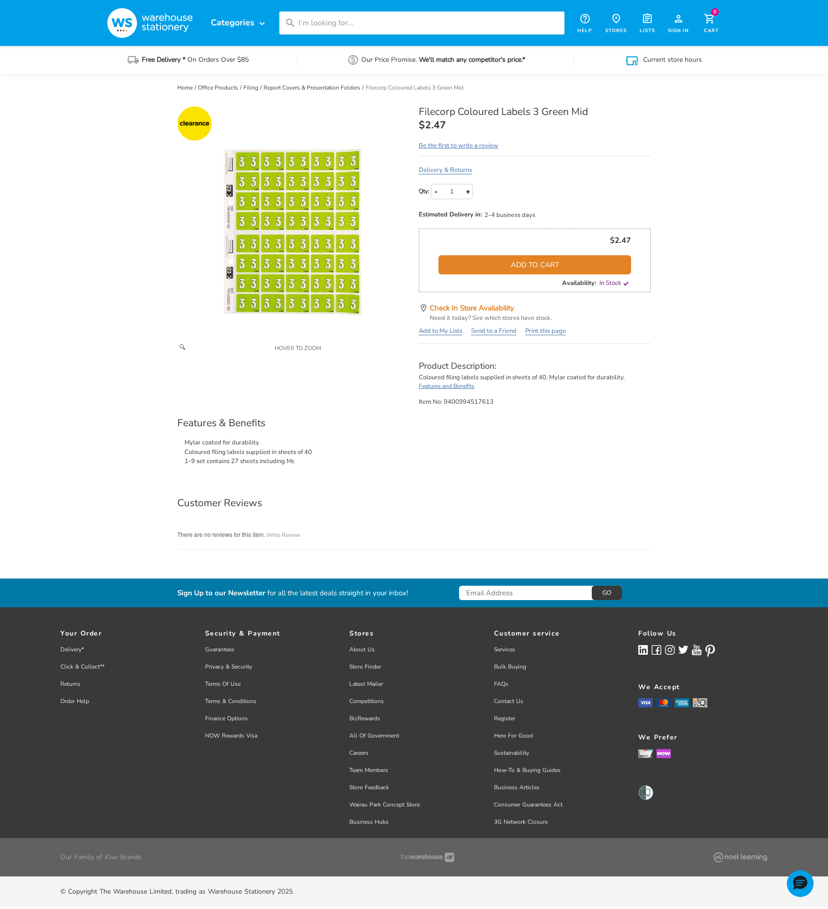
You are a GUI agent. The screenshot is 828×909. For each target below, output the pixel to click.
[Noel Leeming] (740, 857)
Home (185, 87)
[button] (800, 883)
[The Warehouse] (427, 857)
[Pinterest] (710, 651)
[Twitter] (683, 649)
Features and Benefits (446, 386)
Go (606, 593)
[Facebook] (656, 650)
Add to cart (535, 265)
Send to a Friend (494, 331)
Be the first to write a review (458, 145)
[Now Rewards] (663, 754)
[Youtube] (697, 650)
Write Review (283, 535)
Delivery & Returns (445, 170)
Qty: (424, 191)
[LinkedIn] (643, 650)
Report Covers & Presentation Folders (313, 87)
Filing (251, 87)
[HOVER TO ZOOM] (293, 222)
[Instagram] (670, 650)
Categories (239, 23)
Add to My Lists (440, 331)
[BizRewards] (645, 753)
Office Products (219, 87)
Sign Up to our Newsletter (221, 593)
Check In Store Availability (472, 308)
